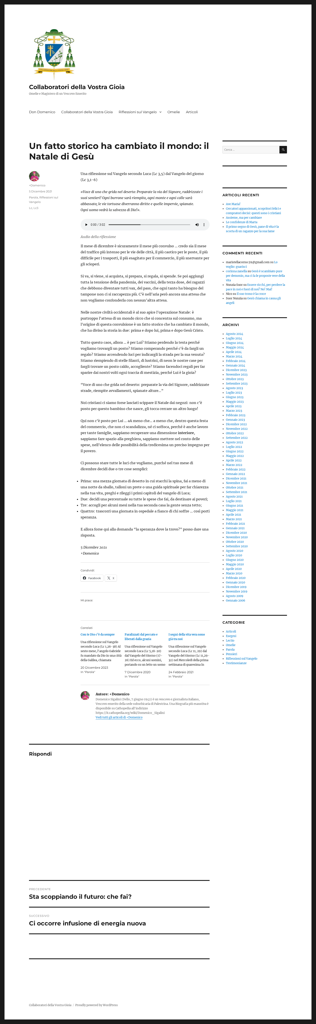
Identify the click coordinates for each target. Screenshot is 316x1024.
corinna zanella (236, 271)
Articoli (192, 112)
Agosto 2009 (234, 596)
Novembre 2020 (237, 537)
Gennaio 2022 (235, 474)
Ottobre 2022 (235, 433)
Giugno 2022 (235, 451)
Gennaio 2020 (235, 582)
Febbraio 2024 (235, 361)
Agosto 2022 (234, 442)
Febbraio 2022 (235, 469)
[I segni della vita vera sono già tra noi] (191, 655)
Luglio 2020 (234, 555)
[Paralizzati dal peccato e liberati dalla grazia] (147, 655)
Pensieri (231, 654)
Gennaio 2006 (235, 600)
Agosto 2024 (234, 334)
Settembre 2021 (236, 492)
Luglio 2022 (234, 447)
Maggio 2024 (235, 347)
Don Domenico (42, 112)
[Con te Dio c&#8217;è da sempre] (103, 653)
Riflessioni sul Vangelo (138, 112)
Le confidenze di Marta (241, 222)
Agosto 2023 (234, 388)
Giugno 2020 (235, 560)
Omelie (173, 112)
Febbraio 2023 (235, 415)
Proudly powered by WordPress (96, 1005)
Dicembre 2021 (236, 478)
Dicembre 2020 (236, 533)
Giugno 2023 (234, 397)
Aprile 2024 (234, 352)
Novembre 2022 (237, 429)
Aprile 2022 (234, 460)
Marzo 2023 (234, 411)
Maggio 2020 (235, 564)
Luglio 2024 (234, 338)
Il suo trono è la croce (251, 294)
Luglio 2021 (234, 501)
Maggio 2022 (235, 456)
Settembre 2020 (237, 546)
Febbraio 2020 (235, 578)
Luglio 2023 (234, 392)
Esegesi (231, 636)
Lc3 (36, 208)
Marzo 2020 (234, 573)
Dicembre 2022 (236, 424)
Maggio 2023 (235, 402)
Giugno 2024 (235, 343)
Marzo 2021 (234, 519)
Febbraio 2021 (235, 524)
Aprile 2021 (233, 515)
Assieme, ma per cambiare (244, 218)
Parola (33, 197)
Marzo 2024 (234, 356)
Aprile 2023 (233, 406)
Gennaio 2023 (235, 420)
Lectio (230, 640)
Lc (30, 208)
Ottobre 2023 (235, 379)
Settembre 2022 (237, 438)
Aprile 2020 (234, 569)
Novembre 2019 (236, 591)
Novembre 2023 (236, 374)
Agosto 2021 (234, 496)
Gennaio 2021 (235, 528)
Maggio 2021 (234, 510)
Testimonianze (236, 663)
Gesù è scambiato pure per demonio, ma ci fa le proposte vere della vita (255, 275)
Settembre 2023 (236, 383)
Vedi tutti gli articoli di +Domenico (119, 717)
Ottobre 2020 (235, 542)
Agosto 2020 (234, 551)
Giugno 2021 (234, 505)
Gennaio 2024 (235, 365)
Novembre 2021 (236, 483)
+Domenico (37, 185)
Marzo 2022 (234, 465)
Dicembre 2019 (236, 587)
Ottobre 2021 (234, 487)
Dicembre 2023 (236, 370)
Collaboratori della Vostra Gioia (77, 87)
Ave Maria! (233, 204)
